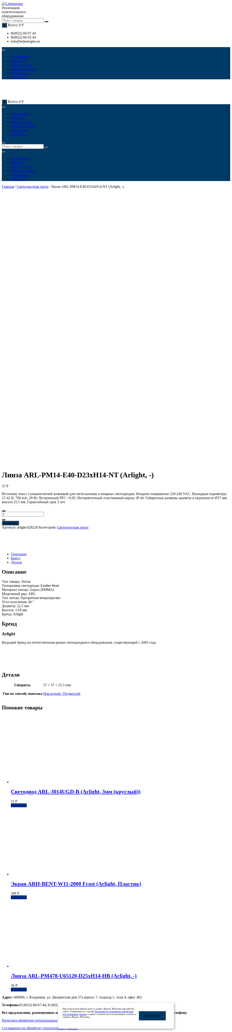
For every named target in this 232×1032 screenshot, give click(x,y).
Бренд (15, 558)
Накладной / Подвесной (61, 694)
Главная (8, 187)
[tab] (120, 554)
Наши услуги (21, 65)
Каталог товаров (23, 69)
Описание (19, 554)
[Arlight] (18, 546)
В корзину (10, 523)
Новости (17, 61)
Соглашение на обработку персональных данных (40, 1028)
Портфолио (20, 73)
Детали (16, 562)
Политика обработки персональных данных (36, 1020)
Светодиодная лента (32, 187)
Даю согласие (152, 1015)
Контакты (18, 77)
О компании (20, 57)
